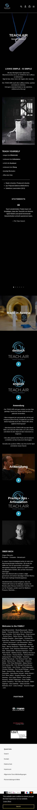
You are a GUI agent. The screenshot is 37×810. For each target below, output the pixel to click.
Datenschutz (8, 764)
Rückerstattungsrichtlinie (12, 779)
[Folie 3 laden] (18, 287)
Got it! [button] (18, 806)
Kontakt (6, 759)
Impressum (7, 769)
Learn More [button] (7, 801)
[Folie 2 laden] (16, 287)
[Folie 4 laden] (20, 287)
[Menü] (34, 6)
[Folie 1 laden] (14, 287)
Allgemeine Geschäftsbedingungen (15, 774)
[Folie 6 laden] (23, 287)
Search (6, 754)
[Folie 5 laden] (21, 287)
